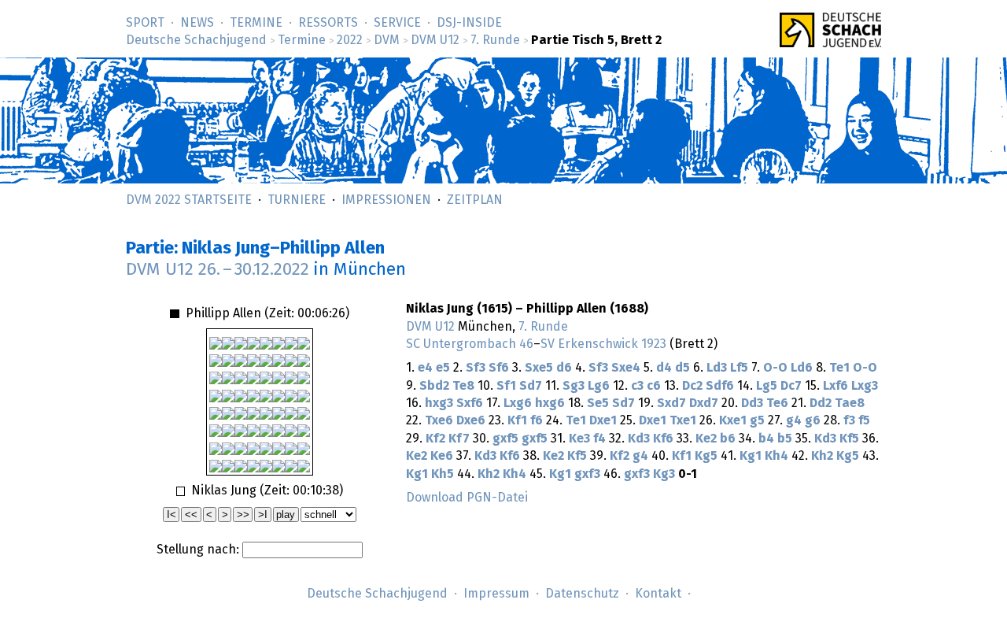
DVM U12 (435, 40)
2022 (350, 40)
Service (397, 23)
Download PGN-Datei (467, 497)
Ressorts (328, 23)
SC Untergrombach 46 (469, 344)
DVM (387, 40)
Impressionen (386, 200)
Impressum (496, 593)
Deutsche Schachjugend (196, 40)
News (197, 23)
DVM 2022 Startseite (189, 200)
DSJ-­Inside (469, 23)
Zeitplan (475, 200)
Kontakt (658, 593)
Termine (256, 23)
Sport (145, 23)
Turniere (296, 200)
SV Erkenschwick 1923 (603, 344)
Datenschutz (582, 593)
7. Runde (495, 40)
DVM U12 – (217, 270)
